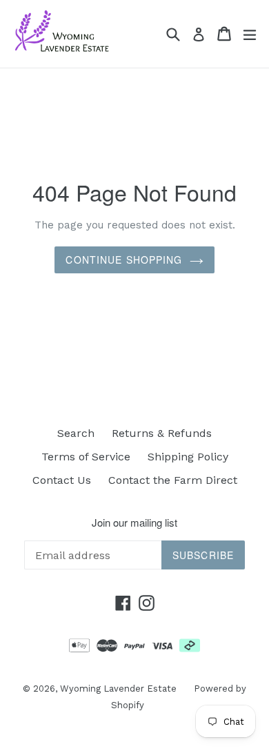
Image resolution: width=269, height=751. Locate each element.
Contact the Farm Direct (172, 480)
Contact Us (61, 480)
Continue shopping (124, 259)
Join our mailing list (134, 522)
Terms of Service (85, 456)
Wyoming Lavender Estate (118, 688)
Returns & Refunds (162, 433)
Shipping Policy (188, 456)
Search (75, 433)
